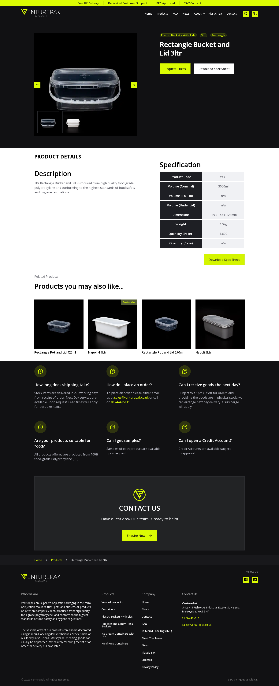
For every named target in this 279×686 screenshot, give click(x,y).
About (198, 13)
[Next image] (134, 85)
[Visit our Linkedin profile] (255, 580)
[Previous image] (37, 85)
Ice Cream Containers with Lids (118, 635)
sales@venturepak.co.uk (131, 397)
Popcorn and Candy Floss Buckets (117, 625)
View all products (112, 602)
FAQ (175, 13)
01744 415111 (190, 618)
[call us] (255, 14)
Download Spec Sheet (214, 69)
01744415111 (120, 402)
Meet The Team (152, 638)
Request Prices (175, 69)
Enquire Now (136, 536)
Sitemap (147, 660)
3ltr (203, 35)
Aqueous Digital (247, 679)
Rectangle (218, 35)
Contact (232, 13)
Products (162, 13)
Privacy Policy (150, 667)
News (185, 13)
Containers (108, 609)
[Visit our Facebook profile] (246, 580)
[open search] (246, 14)
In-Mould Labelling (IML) (157, 631)
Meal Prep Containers (115, 643)
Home (148, 13)
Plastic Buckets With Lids (178, 35)
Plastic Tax (215, 13)
